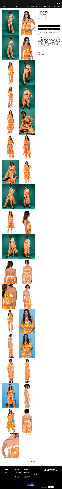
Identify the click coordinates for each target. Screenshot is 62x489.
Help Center (16, 471)
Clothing (12, 6)
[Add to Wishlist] (59, 11)
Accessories (50, 6)
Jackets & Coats (39, 6)
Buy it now (49, 25)
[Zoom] (17, 12)
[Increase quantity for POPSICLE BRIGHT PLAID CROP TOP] (41, 23)
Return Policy (17, 473)
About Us (6, 471)
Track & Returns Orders (18, 472)
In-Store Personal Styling (8, 473)
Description (40, 37)
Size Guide (25, 473)
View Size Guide (40, 20)
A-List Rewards (26, 472)
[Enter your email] (56, 473)
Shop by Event (18, 6)
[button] (56, 13)
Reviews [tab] (6, 459)
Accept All (50, 487)
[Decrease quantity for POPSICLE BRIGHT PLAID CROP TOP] (38, 23)
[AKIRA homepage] (31, 4)
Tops (28, 6)
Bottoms (32, 6)
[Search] (54, 3)
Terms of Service (17, 477)
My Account (26, 471)
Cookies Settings (44, 487)
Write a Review (31, 463)
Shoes (8, 6)
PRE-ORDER (59, 6)
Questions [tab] (10, 459)
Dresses (24, 6)
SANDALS (44, 6)
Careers (6, 472)
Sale (55, 6)
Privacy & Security (27, 476)
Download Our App (17, 476)
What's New (3, 6)
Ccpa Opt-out (26, 477)
